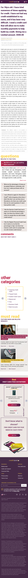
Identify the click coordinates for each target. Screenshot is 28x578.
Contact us (20, 478)
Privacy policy (4, 475)
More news (11, 346)
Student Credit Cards (15, 296)
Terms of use (4, 478)
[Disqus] (14, 256)
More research (12, 368)
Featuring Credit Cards (13, 290)
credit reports (20, 168)
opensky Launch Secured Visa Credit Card (14, 387)
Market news (4, 466)
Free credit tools (22, 466)
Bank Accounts (13, 307)
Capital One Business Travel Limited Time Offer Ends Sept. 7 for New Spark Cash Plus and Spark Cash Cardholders (14, 337)
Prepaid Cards (13, 294)
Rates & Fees (14, 401)
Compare (12, 413)
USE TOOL (14, 435)
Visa (10, 302)
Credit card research (6, 469)
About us (20, 475)
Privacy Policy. (16, 491)
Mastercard (12, 299)
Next (25, 298)
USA (4, 494)
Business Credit (13, 304)
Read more (23, 180)
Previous (2, 298)
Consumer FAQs (5, 471)
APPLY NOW (14, 405)
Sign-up (24, 485)
